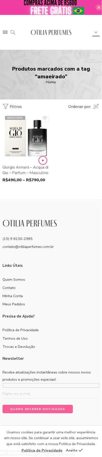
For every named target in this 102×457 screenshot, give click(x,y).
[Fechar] (99, 7)
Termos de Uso (15, 338)
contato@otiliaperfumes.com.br (28, 246)
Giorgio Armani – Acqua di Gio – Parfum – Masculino (25, 170)
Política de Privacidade (20, 329)
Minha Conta (12, 295)
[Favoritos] (45, 118)
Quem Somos (13, 279)
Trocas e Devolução (18, 346)
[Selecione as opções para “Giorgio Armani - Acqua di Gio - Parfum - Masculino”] (42, 160)
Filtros (15, 106)
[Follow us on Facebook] (4, 257)
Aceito (71, 450)
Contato (9, 287)
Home (51, 82)
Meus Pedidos (13, 304)
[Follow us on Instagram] (13, 257)
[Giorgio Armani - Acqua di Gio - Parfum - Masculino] (26, 137)
